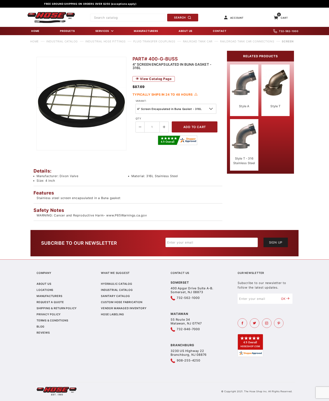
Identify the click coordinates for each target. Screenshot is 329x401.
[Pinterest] (278, 323)
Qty (138, 118)
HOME (35, 31)
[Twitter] (254, 323)
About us (44, 283)
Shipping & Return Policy (57, 308)
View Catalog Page (155, 79)
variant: (141, 100)
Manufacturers (49, 296)
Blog (41, 326)
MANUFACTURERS (146, 31)
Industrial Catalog (117, 289)
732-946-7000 (188, 329)
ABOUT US (185, 31)
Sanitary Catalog (115, 296)
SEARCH (180, 17)
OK (283, 299)
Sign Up (276, 242)
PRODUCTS (67, 31)
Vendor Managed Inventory (123, 308)
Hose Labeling (112, 314)
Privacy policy (49, 314)
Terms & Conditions (52, 320)
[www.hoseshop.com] (51, 13)
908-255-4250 (188, 360)
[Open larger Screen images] (81, 103)
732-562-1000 (289, 31)
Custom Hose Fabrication (121, 302)
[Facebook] (242, 323)
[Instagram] (267, 323)
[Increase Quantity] (164, 127)
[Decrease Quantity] (140, 127)
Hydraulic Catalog (116, 283)
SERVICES (102, 31)
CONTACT (220, 31)
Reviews (43, 332)
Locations (45, 289)
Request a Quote (50, 302)
